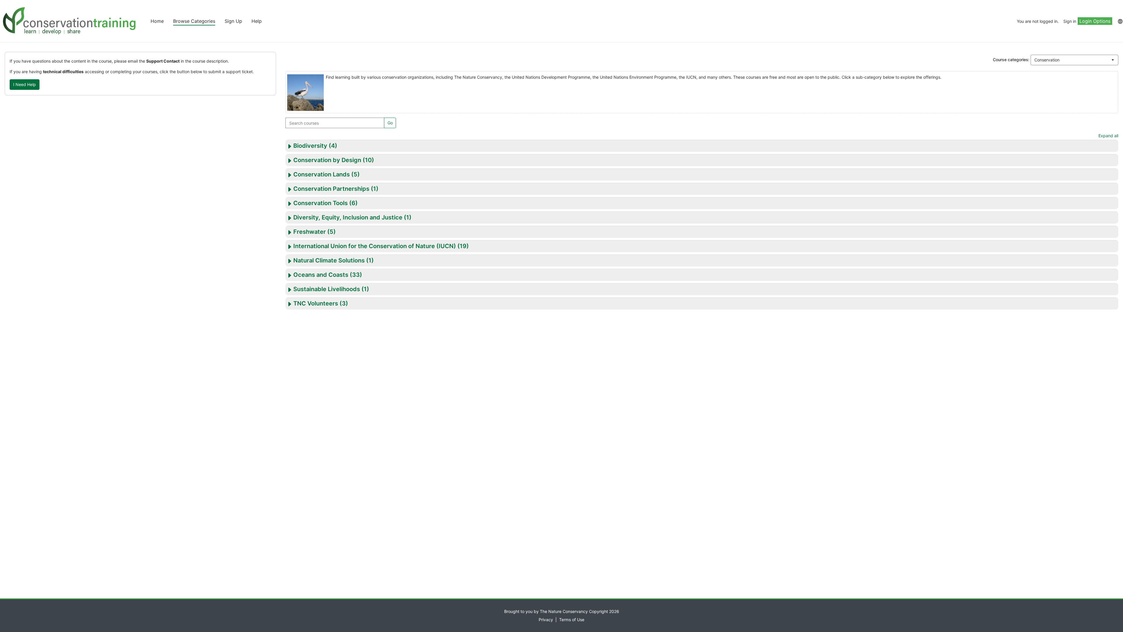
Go (390, 122)
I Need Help (24, 84)
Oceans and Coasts (320, 274)
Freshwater (309, 231)
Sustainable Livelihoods (326, 289)
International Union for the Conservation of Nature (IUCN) (374, 246)
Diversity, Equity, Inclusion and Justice (347, 217)
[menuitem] (1120, 21)
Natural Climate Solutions (329, 260)
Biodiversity (310, 145)
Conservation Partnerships (331, 188)
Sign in (1069, 21)
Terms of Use (571, 619)
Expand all (1108, 135)
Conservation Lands (321, 174)
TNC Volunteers (315, 303)
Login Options (1094, 21)
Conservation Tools (320, 203)
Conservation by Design (327, 160)
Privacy (546, 619)
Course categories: (1011, 59)
